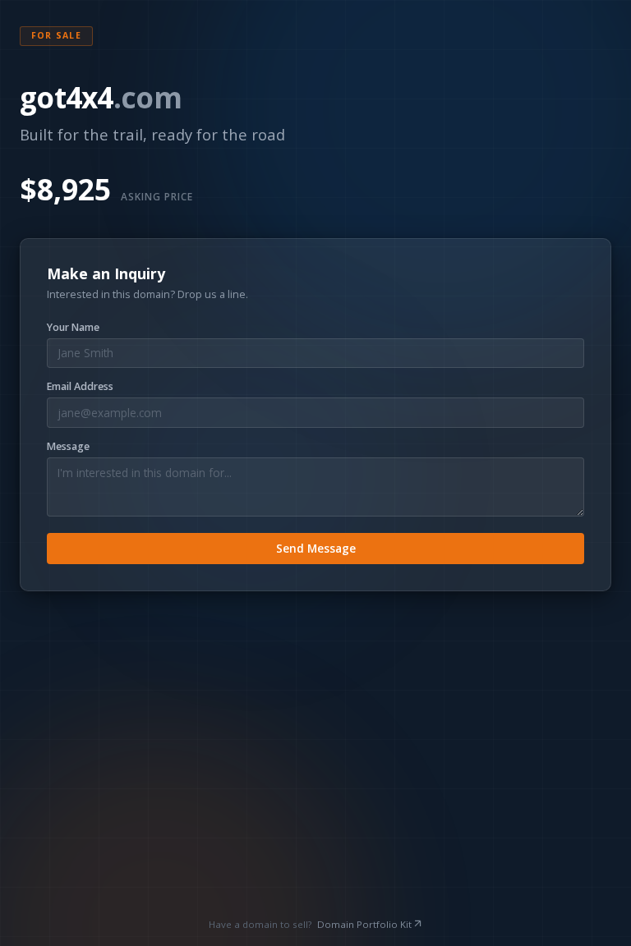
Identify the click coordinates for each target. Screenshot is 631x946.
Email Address (80, 387)
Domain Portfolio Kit (364, 924)
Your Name (73, 327)
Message (68, 446)
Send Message (316, 548)
